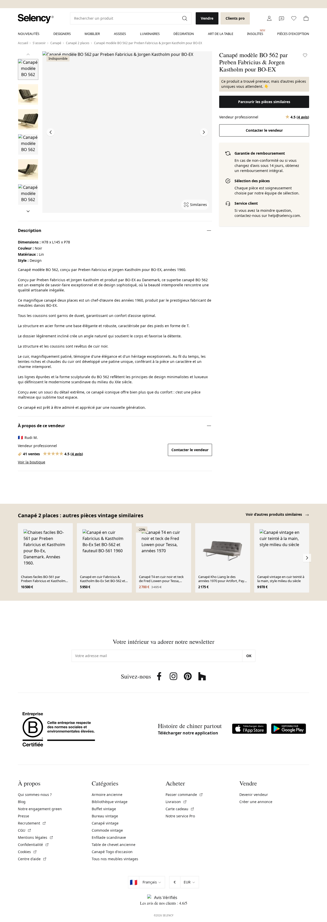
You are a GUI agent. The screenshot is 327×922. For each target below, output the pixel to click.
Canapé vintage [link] (105, 823)
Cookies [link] (27, 851)
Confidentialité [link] (33, 844)
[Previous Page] (50, 132)
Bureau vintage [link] (105, 816)
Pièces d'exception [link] (293, 33)
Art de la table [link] (220, 33)
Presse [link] (23, 816)
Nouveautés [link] (28, 33)
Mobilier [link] (92, 33)
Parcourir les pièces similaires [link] (264, 101)
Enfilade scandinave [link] (109, 837)
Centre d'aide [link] (32, 858)
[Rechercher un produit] (185, 18)
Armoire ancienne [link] (107, 794)
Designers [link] (62, 33)
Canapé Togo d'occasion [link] (112, 851)
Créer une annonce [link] (255, 801)
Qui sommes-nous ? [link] (35, 794)
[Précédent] (28, 54)
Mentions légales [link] (35, 837)
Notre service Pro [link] (180, 816)
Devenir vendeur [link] (253, 794)
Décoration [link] (183, 33)
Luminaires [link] (150, 33)
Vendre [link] (207, 18)
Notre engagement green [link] (40, 808)
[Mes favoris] (294, 18)
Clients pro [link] (235, 18)
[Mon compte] (269, 18)
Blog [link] (22, 801)
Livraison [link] (176, 801)
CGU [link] (24, 830)
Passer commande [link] (184, 794)
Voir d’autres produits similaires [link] (274, 514)
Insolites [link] (255, 32)
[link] (36, 18)
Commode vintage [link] (107, 830)
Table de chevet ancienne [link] (113, 844)
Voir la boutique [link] (31, 462)
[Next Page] (204, 132)
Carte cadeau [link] (180, 808)
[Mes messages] (281, 18)
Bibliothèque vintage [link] (109, 801)
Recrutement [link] (32, 823)
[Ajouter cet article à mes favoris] (305, 55)
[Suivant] (28, 211)
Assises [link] (120, 33)
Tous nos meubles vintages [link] (115, 858)
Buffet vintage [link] (104, 808)
